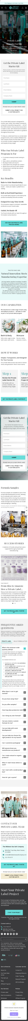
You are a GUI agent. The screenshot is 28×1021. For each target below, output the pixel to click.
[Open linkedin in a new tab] (17, 934)
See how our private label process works (14, 223)
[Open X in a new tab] (5, 934)
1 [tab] (12, 603)
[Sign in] (23, 8)
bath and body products (7, 284)
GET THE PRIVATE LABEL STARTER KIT (14, 399)
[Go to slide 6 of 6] (3, 326)
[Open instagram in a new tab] (11, 934)
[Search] (6, 8)
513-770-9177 (9, 857)
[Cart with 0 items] (26, 8)
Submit (14, 101)
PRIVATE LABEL (6, 641)
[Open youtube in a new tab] (14, 934)
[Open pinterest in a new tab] (8, 934)
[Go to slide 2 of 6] (25, 326)
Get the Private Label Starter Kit (14, 865)
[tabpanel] (14, 578)
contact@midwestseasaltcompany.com (15, 855)
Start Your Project (14, 912)
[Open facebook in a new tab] (2, 934)
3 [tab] (15, 603)
